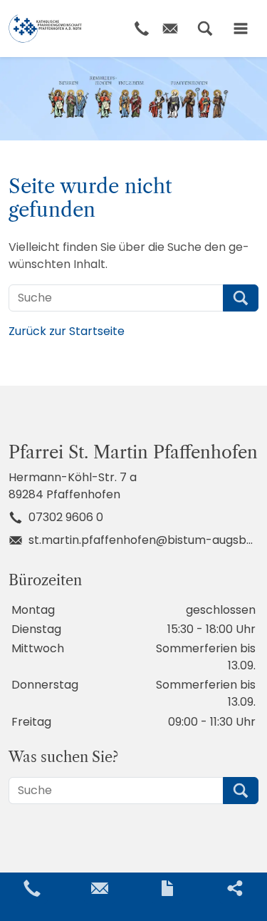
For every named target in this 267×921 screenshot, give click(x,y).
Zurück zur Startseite (67, 331)
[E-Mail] (170, 28)
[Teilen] (235, 888)
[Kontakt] (167, 888)
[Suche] (205, 28)
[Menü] (240, 28)
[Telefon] (141, 28)
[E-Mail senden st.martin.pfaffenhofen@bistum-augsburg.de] (99, 888)
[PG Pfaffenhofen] (45, 28)
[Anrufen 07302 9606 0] (32, 888)
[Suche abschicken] (240, 298)
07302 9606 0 (65, 517)
